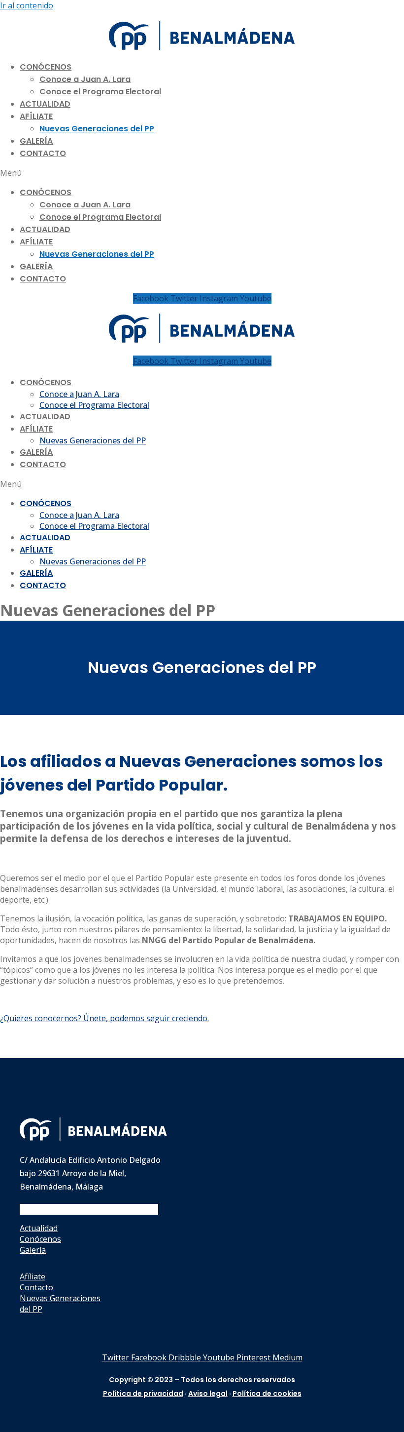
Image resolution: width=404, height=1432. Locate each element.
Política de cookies (267, 1393)
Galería (36, 141)
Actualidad (45, 104)
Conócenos (45, 67)
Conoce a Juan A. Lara (85, 79)
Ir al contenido (26, 5)
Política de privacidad (143, 1393)
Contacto (43, 153)
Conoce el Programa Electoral (100, 91)
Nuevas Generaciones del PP (96, 128)
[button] (202, 172)
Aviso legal (208, 1393)
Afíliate (36, 116)
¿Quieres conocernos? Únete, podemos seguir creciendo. (104, 1018)
